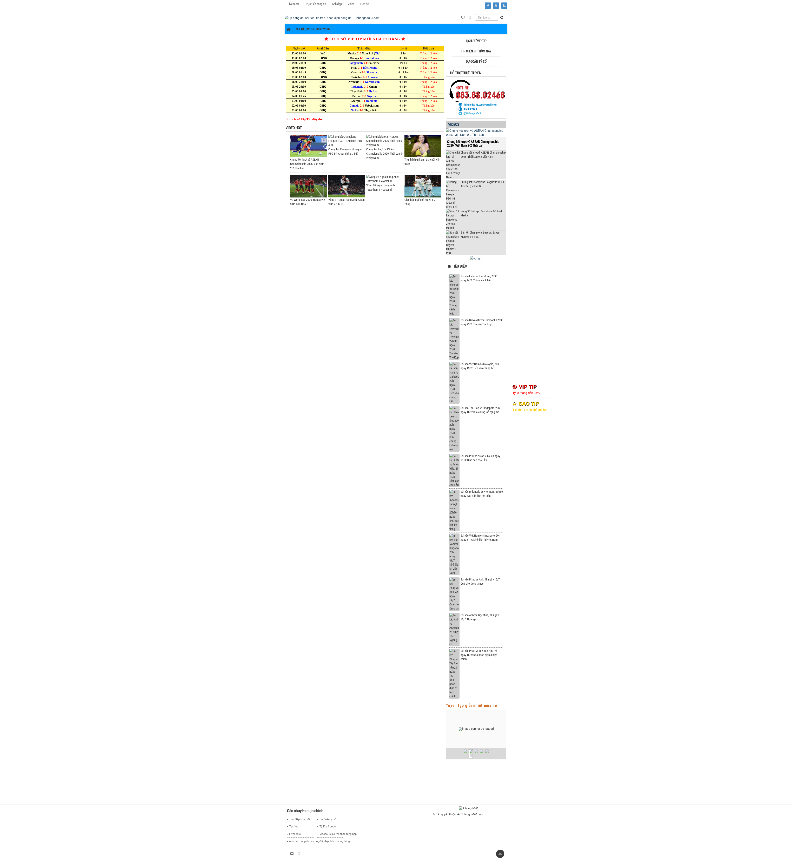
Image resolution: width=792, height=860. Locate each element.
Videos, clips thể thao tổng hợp (331, 834)
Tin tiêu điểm (456, 266)
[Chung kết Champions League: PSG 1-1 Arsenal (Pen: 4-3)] (346, 140)
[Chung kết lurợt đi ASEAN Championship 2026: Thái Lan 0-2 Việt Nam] (384, 140)
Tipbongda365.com (471, 814)
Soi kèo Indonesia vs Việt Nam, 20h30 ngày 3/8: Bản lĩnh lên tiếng (482, 494)
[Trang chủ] (289, 29)
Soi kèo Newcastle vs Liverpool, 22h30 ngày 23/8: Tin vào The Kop (482, 322)
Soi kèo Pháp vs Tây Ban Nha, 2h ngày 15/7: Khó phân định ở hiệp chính (479, 655)
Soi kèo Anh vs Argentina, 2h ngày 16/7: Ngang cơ (480, 617)
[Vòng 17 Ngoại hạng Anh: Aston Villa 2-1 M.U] (346, 186)
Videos (453, 124)
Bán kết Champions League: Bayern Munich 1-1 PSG (480, 234)
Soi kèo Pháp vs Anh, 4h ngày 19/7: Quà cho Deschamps (480, 581)
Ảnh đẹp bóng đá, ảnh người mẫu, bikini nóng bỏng (301, 841)
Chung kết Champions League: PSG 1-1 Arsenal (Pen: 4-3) (482, 184)
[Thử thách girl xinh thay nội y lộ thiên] (422, 145)
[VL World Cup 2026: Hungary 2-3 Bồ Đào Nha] (308, 186)
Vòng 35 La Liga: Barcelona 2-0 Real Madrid (481, 213)
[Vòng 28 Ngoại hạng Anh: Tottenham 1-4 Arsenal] (384, 178)
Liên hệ (323, 841)
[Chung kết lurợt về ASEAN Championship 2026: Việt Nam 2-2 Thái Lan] (308, 145)
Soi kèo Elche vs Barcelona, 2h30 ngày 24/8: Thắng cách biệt (479, 278)
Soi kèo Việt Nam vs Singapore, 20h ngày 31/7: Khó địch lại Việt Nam (480, 537)
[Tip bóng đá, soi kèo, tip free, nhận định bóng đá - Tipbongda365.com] (332, 17)
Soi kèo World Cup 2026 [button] (313, 29)
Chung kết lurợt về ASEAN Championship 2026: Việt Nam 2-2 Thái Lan (307, 163)
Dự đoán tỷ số (327, 819)
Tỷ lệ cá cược (327, 826)
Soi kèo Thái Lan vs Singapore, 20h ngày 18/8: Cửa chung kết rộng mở (480, 410)
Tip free (293, 826)
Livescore (295, 834)
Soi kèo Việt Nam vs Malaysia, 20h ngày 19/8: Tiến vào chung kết (480, 366)
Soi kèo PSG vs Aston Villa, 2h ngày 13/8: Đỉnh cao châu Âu (480, 458)
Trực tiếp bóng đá (299, 819)
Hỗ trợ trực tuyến (465, 72)
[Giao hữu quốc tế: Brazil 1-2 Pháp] (422, 186)
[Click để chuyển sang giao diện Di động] (470, 17)
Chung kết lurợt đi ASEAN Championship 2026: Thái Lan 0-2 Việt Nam (384, 153)
